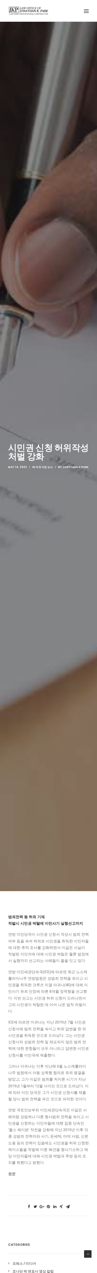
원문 (12, 1174)
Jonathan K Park (75, 467)
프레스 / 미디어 (24, 1263)
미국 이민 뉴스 (44, 467)
